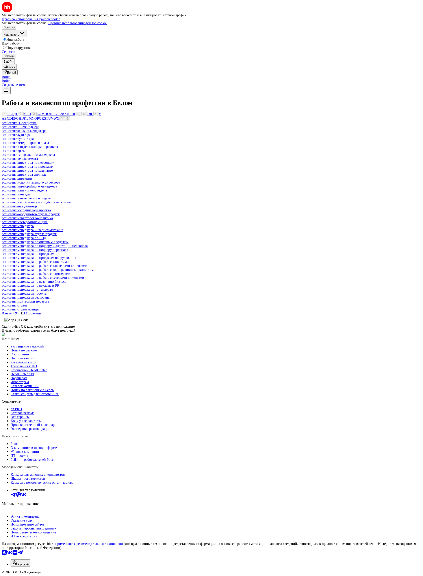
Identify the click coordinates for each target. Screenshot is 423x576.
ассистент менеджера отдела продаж (29, 234)
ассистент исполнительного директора (31, 182)
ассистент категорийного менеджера (29, 186)
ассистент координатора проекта (26, 210)
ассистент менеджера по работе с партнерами (36, 273)
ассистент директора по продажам (27, 166)
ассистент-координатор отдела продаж (31, 214)
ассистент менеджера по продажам (28, 254)
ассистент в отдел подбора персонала (30, 147)
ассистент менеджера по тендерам (27, 289)
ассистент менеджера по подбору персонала (35, 250)
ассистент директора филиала (24, 174)
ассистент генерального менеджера (28, 154)
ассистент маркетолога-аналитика (27, 218)
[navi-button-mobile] (6, 90)
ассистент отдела (14, 305)
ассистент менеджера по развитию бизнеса (34, 281)
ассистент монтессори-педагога (25, 301)
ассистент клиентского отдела (24, 190)
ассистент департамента (20, 158)
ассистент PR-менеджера (20, 127)
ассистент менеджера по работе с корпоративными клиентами (49, 269)
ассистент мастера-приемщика (25, 222)
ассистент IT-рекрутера (19, 123)
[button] (6, 77)
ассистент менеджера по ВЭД (24, 238)
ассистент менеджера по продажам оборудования (39, 258)
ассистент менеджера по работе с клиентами (35, 262)
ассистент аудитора (16, 135)
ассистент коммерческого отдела (26, 198)
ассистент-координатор (19, 206)
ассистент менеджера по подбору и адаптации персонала (45, 246)
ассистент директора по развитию (27, 170)
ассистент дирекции (17, 178)
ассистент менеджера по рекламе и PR (30, 285)
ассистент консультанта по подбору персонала (36, 202)
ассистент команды (16, 194)
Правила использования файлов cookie (77, 23)
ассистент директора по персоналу (28, 162)
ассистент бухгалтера (18, 139)
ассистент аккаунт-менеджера (24, 131)
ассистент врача (14, 150)
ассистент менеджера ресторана (26, 297)
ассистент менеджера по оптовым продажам (35, 242)
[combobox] (20, 563)
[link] (9, 66)
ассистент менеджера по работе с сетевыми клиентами (43, 277)
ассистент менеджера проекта (24, 293)
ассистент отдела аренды (20, 309)
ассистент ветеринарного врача (25, 143)
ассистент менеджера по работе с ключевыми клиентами (44, 266)
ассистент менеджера (18, 226)
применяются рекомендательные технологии (89, 544)
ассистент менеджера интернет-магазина (32, 230)
